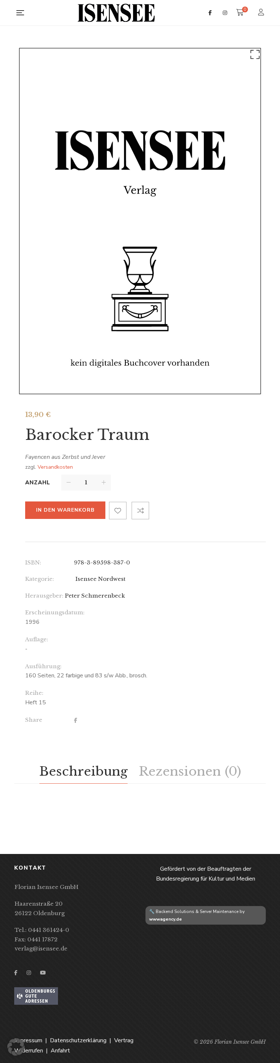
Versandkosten (55, 467)
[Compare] (140, 510)
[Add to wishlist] (118, 510)
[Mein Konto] (262, 12)
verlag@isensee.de (41, 948)
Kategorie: (39, 578)
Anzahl (37, 482)
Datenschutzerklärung (78, 1040)
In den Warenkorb (65, 510)
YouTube (43, 972)
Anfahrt (60, 1051)
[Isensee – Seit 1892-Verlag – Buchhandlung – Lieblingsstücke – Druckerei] (116, 12)
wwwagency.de (165, 919)
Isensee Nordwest (99, 578)
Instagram (225, 12)
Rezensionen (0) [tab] (190, 771)
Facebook (210, 12)
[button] (253, 56)
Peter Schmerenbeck (95, 595)
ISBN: (33, 562)
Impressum (28, 1040)
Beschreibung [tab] (83, 771)
